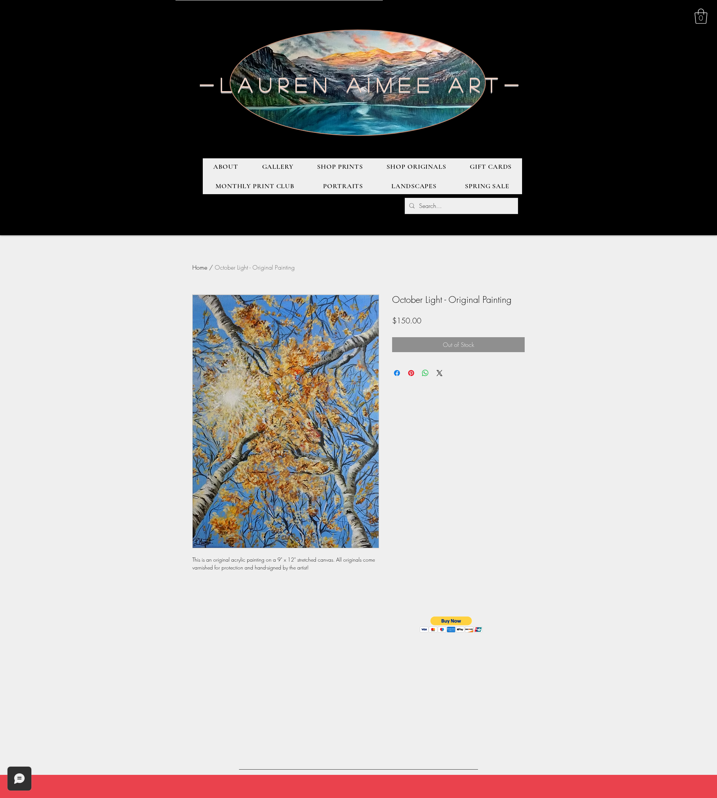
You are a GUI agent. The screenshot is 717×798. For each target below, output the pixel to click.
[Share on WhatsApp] (425, 373)
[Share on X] (439, 373)
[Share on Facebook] (396, 373)
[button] (701, 16)
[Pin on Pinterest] (411, 373)
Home (199, 267)
